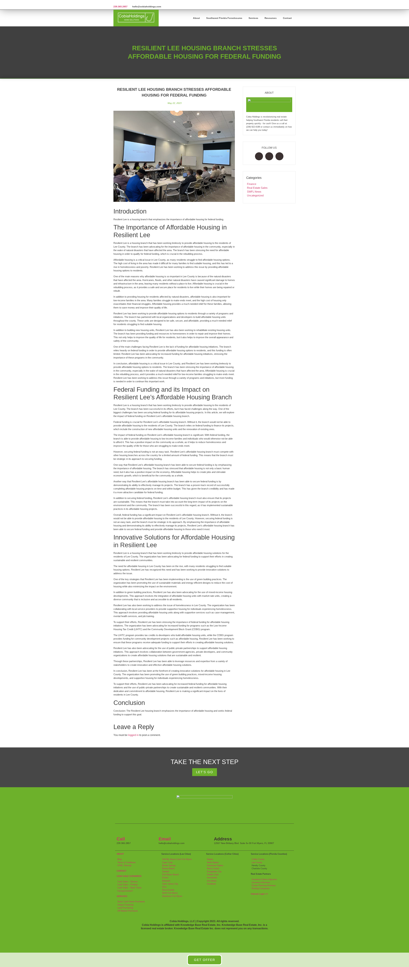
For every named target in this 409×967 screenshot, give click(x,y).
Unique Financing (125, 905)
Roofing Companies (261, 888)
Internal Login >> (259, 894)
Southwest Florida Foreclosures (224, 18)
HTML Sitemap (124, 865)
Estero (165, 877)
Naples (210, 859)
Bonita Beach (168, 868)
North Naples (213, 862)
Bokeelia (166, 881)
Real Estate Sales (257, 187)
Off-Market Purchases (127, 911)
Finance (251, 184)
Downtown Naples (215, 865)
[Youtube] (279, 156)
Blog (119, 859)
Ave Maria (211, 881)
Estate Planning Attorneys (264, 885)
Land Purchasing (125, 908)
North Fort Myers (170, 893)
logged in (133, 735)
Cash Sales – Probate (127, 884)
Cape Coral (167, 862)
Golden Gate (213, 874)
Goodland (211, 884)
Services (253, 18)
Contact (287, 18)
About (196, 18)
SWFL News (254, 191)
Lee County (257, 862)
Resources (271, 18)
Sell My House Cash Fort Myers (177, 859)
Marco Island (213, 868)
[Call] (121, 831)
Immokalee (212, 877)
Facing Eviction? (125, 891)
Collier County (258, 859)
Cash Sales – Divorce (127, 881)
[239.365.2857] (114, 2)
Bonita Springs (169, 865)
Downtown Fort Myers (172, 896)
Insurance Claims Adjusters (264, 879)
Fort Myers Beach (170, 874)
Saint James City (170, 884)
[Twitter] (269, 156)
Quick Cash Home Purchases (131, 901)
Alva (164, 887)
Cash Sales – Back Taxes (129, 887)
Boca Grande (168, 890)
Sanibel (165, 871)
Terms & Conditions (126, 862)
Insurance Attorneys (261, 882)
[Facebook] (259, 156)
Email (165, 838)
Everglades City (214, 871)
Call (121, 838)
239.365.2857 (120, 6)
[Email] (163, 831)
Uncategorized (255, 195)
